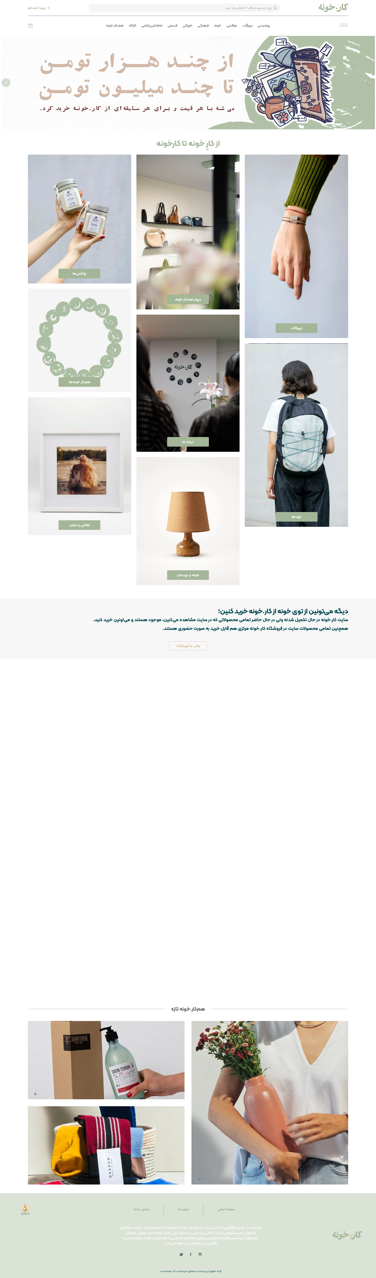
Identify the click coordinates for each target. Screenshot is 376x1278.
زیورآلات (247, 25)
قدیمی (172, 25)
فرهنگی (203, 25)
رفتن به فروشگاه (188, 646)
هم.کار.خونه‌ (115, 25)
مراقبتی (232, 25)
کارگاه (132, 25)
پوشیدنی (264, 25)
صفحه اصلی (226, 1209)
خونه (217, 25)
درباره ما (183, 1209)
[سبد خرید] (30, 25)
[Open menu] (343, 25)
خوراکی (187, 25)
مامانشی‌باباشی (151, 25)
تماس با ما (141, 1209)
